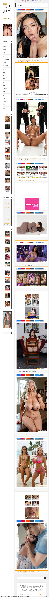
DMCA (31, 590)
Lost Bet (4, 91)
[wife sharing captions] (7, 157)
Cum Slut (4, 69)
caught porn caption (7, 306)
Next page (45, 578)
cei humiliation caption (7, 260)
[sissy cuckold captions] (7, 150)
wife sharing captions (7, 160)
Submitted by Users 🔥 (6, 102)
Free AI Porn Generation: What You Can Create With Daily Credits (27, 60)
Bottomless (4, 55)
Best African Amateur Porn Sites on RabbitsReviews (25, 180)
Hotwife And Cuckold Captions (6, 11)
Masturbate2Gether (29, 0)
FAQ (31, 591)
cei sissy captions (7, 252)
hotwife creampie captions (7, 138)
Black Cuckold (38, 93)
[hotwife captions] (7, 119)
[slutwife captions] (7, 142)
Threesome (4, 105)
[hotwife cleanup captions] (7, 165)
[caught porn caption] (7, 303)
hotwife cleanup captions (7, 168)
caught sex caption (7, 298)
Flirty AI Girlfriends (35, 1)
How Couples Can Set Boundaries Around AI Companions (26, 571)
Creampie (4, 63)
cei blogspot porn (7, 267)
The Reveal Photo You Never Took (22, 288)
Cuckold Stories (5, 66)
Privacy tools (40, 590)
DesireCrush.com (39, 0)
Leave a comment (27, 61)
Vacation (4, 108)
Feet (3, 75)
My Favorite (4, 94)
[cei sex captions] (7, 241)
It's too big (4, 89)
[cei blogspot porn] (7, 264)
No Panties (4, 95)
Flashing (4, 78)
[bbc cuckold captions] (7, 173)
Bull (3, 56)
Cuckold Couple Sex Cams (42, 94)
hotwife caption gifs (7, 191)
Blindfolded (4, 50)
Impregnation (5, 88)
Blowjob (4, 52)
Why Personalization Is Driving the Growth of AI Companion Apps (27, 434)
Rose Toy (39, 1)
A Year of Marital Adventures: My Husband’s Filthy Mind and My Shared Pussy (7, 219)
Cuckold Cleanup (5, 65)
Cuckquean (4, 68)
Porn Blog (22, 61)
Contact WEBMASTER (24, 590)
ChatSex (27, 1)
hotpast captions (7, 183)
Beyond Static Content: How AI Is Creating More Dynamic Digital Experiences (29, 264)
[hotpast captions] (7, 180)
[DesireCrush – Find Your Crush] (7, 29)
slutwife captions (7, 145)
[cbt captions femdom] (7, 280)
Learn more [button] (45, 596)
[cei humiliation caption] (7, 257)
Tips (3, 107)
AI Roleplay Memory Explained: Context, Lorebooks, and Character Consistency (29, 158)
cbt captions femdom (7, 283)
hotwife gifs (7, 129)
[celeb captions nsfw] (7, 234)
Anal (3, 43)
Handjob (4, 85)
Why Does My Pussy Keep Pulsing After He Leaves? (7, 215)
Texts (4, 104)
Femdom (4, 76)
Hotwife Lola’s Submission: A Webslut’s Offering (6, 204)
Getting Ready (5, 81)
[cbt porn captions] (7, 272)
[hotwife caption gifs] (7, 188)
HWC (18, 61)
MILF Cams (24, 1)
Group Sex (4, 84)
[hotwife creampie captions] (7, 134)
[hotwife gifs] (7, 126)
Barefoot (4, 46)
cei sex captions (7, 244)
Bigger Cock (4, 49)
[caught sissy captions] (7, 287)
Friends (4, 79)
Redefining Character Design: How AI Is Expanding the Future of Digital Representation (30, 237)
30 (34, 577)
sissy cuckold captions (7, 153)
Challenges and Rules (6, 59)
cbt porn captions (7, 275)
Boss (3, 53)
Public (4, 98)
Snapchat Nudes (43, 1)
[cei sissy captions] (7, 249)
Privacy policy (35, 590)
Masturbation (5, 92)
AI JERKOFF (34, 0)
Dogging (4, 72)
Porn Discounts (20, 1)
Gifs (3, 82)
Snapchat (4, 101)
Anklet (4, 45)
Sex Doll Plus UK (31, 1)
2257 (29, 590)
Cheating (4, 62)
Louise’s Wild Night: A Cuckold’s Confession (7, 211)
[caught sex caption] (7, 295)
